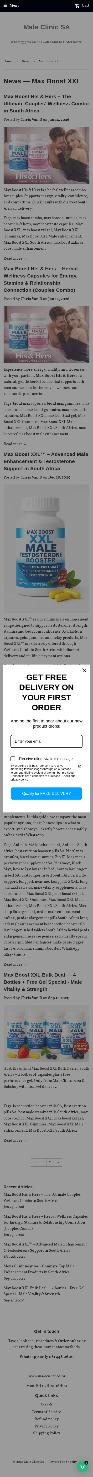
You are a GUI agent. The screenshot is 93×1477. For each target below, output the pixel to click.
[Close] (84, 670)
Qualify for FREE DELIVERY (46, 793)
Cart (85, 5)
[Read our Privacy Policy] (80, 766)
